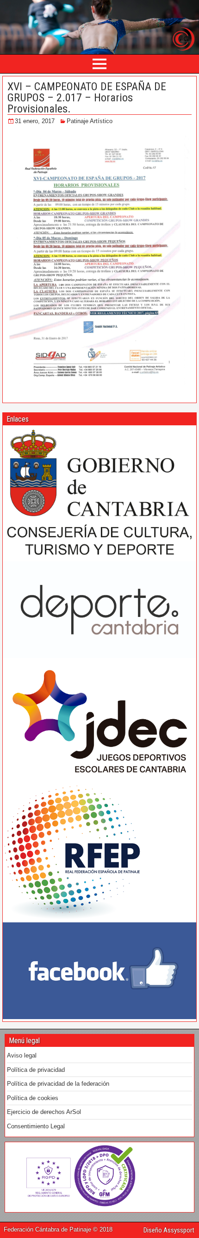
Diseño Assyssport (168, 1230)
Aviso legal (22, 1055)
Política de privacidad (36, 1069)
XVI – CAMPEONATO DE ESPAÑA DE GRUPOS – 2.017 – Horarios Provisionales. (86, 97)
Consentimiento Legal (36, 1126)
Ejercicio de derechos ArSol (44, 1111)
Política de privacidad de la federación (58, 1083)
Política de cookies (32, 1098)
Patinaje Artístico (89, 121)
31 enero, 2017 (35, 121)
